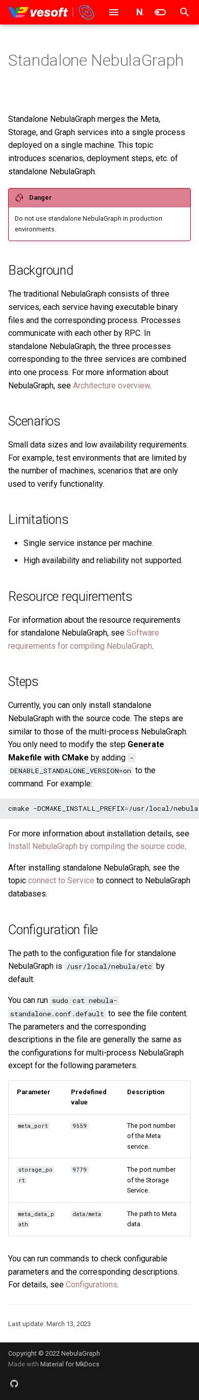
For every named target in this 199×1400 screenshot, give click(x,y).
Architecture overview (111, 385)
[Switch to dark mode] (160, 12)
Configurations (91, 1284)
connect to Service (61, 880)
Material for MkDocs (70, 1364)
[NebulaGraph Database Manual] (52, 12)
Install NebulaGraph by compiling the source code (96, 846)
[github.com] (14, 1384)
